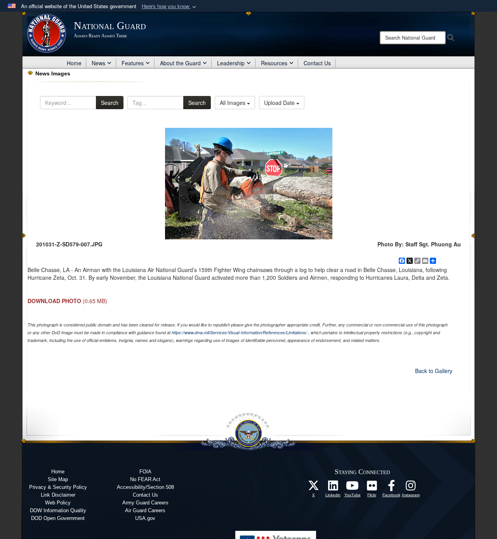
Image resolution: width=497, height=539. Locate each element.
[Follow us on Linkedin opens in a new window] (333, 488)
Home (74, 63)
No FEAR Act (145, 479)
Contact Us (317, 63)
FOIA (145, 471)
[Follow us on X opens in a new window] (313, 488)
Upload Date (280, 102)
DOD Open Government (58, 518)
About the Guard (180, 63)
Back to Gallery (433, 371)
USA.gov (145, 518)
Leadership (231, 63)
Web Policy (58, 503)
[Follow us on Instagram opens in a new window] (411, 488)
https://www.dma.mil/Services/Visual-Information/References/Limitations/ (239, 332)
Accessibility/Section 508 (145, 487)
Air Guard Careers (145, 510)
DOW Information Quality (58, 510)
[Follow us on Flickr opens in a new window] (372, 488)
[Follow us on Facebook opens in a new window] (391, 488)
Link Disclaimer (58, 495)
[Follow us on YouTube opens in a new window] (352, 488)
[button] (170, 6)
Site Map (58, 479)
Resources (274, 63)
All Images (233, 102)
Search (109, 102)
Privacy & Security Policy (58, 487)
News (98, 63)
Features (133, 63)
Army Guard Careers (145, 503)
